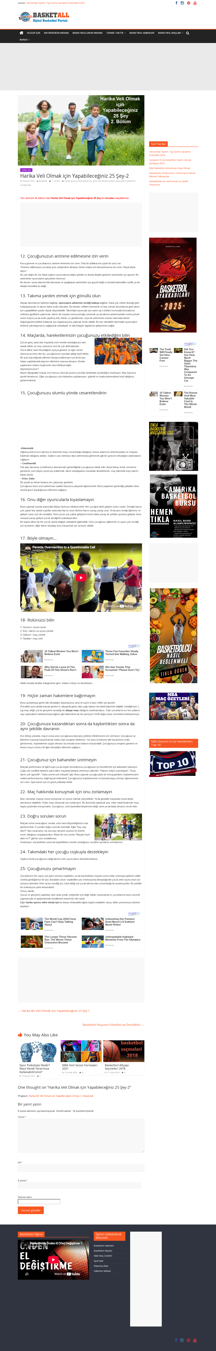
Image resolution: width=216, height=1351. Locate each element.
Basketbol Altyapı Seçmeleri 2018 (117, 1067)
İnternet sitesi (25, 1197)
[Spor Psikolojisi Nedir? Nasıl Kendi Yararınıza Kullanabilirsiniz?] (38, 1042)
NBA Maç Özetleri (103, 1255)
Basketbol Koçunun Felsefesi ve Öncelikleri (113, 1025)
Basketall (43, 181)
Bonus (24, 39)
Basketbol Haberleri (142, 32)
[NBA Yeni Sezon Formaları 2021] (81, 1042)
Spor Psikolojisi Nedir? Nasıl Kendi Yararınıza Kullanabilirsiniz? (34, 1068)
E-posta (23, 1180)
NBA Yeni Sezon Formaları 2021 (79, 1067)
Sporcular (98, 1260)
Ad (20, 1162)
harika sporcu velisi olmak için (78, 181)
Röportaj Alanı (101, 1265)
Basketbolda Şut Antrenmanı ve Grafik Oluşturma (51, 2)
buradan (109, 198)
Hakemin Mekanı (102, 1270)
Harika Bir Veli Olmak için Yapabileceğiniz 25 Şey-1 (54, 1011)
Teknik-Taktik (114, 32)
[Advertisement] (108, 67)
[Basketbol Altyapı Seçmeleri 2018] (123, 1042)
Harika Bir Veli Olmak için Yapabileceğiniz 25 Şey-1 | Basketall (61, 1096)
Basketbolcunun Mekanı (87, 32)
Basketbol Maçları (169, 32)
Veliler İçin (33, 32)
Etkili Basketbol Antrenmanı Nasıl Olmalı (169, 168)
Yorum (22, 1117)
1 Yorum (56, 181)
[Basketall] (46, 11)
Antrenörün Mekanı (56, 32)
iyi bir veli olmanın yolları (104, 181)
